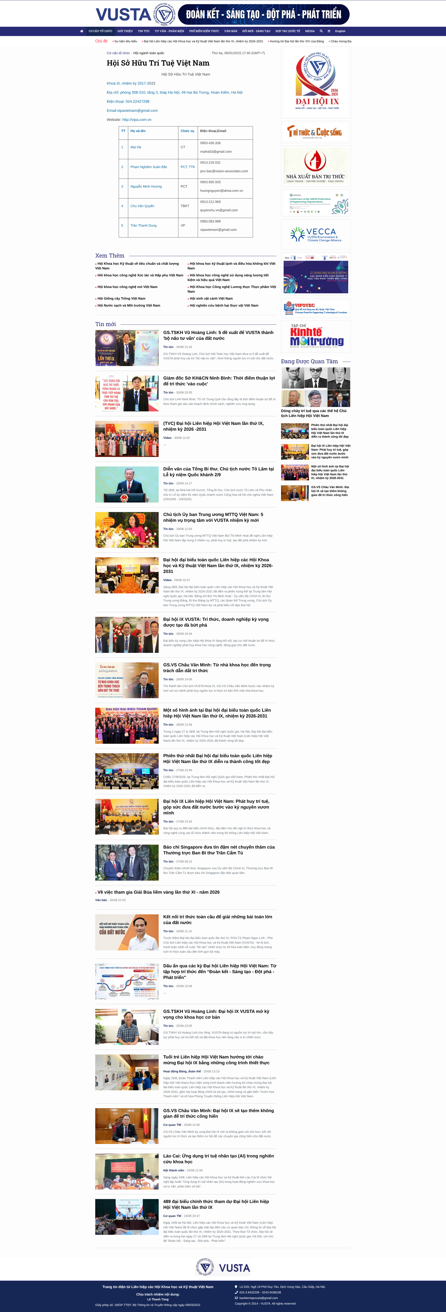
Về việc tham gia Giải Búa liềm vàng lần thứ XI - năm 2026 (159, 892)
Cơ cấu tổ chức (100, 31)
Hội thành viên (173, 1170)
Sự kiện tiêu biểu (113, 41)
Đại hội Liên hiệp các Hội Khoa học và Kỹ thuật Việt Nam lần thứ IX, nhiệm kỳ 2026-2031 (191, 41)
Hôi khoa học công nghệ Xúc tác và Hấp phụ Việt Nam (140, 275)
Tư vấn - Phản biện (169, 31)
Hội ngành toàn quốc (148, 53)
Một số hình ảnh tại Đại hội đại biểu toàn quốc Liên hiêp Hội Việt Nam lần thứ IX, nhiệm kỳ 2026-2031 (330, 472)
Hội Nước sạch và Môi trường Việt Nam (129, 305)
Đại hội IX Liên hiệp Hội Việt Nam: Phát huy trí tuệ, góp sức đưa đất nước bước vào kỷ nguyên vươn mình (216, 807)
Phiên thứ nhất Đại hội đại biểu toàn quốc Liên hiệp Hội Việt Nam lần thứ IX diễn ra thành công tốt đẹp (330, 430)
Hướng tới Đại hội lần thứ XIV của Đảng (285, 41)
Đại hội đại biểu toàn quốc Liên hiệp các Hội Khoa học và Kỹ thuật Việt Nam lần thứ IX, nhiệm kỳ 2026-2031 (218, 566)
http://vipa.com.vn (136, 120)
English (340, 31)
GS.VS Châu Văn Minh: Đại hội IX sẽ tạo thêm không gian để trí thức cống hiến (330, 490)
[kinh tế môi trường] (316, 336)
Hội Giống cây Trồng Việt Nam (121, 299)
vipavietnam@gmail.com (137, 111)
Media (310, 31)
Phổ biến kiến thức (204, 31)
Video (167, 438)
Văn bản (230, 31)
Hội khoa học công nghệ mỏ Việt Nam (127, 287)
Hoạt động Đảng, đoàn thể (182, 1071)
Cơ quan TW (172, 1125)
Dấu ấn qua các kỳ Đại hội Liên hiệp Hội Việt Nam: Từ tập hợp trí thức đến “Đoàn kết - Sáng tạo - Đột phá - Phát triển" (219, 972)
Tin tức (144, 31)
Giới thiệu (125, 31)
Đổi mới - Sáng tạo (256, 31)
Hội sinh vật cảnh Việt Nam (211, 299)
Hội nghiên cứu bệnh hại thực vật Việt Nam (224, 305)
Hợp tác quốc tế (287, 31)
